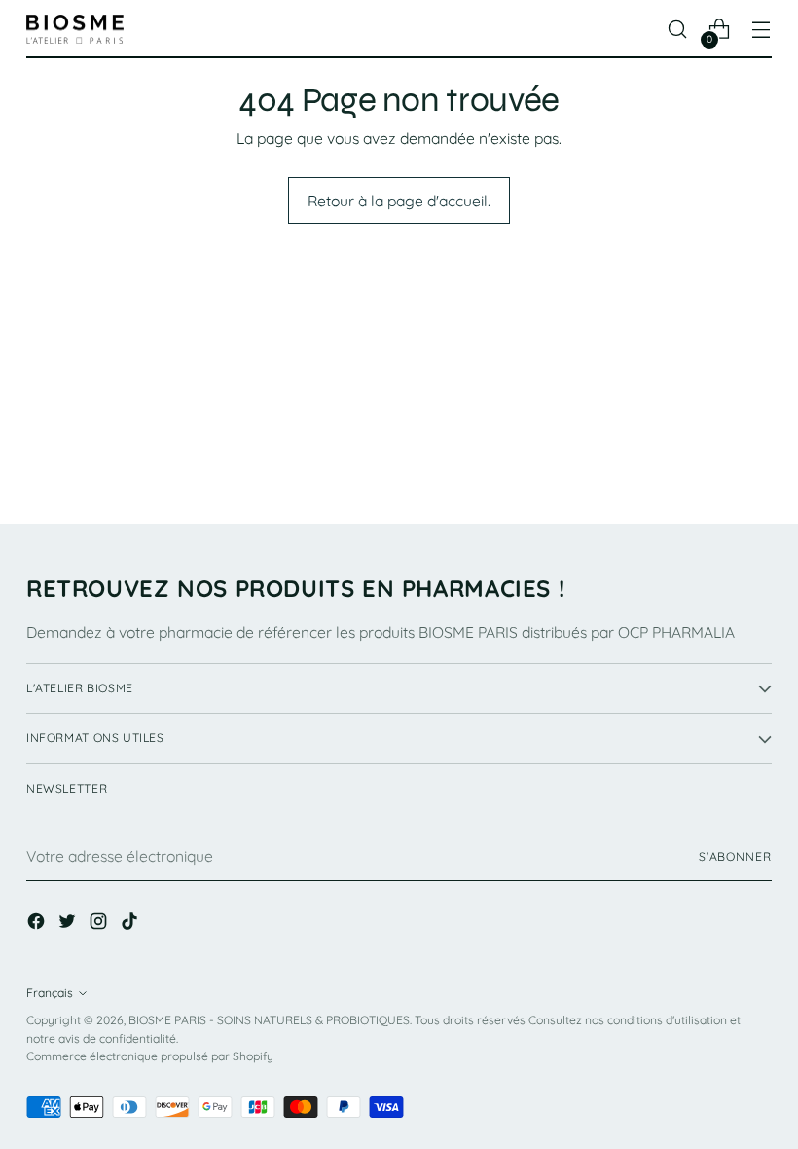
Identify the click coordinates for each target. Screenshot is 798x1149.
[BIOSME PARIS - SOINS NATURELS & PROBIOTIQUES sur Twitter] (69, 924)
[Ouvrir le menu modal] (761, 30)
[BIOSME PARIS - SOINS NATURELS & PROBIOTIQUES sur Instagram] (100, 924)
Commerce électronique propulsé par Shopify (149, 1056)
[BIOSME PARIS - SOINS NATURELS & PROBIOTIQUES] (75, 30)
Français (49, 992)
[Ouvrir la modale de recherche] (678, 30)
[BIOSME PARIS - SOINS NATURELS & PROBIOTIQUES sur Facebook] (38, 924)
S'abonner (735, 856)
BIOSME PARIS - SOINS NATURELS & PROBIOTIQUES (269, 1020)
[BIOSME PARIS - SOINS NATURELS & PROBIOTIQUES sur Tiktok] (131, 924)
